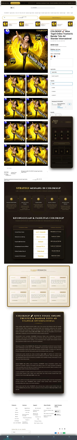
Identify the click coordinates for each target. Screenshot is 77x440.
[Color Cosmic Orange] (52, 56)
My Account (38, 408)
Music (16, 416)
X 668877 (54, 95)
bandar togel (38, 12)
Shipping (56, 46)
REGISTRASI (56, 17)
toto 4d (17, 12)
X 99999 (54, 91)
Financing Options (27, 417)
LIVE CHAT (69, 438)
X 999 (53, 83)
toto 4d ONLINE (17, 422)
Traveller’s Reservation (25, 423)
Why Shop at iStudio (49, 413)
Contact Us (38, 416)
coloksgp (16, 420)
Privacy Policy (38, 421)
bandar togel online (30, 12)
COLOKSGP (6, 12)
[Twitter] (39, 179)
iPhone (16, 412)
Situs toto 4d (22, 12)
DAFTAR (38, 438)
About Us (49, 408)
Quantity (52, 112)
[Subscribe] (29, 432)
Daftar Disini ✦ (70, 3)
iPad (17, 410)
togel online (12, 12)
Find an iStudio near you (48, 411)
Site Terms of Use (38, 423)
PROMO (8, 438)
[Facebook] (37, 179)
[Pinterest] (41, 179)
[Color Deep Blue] (54, 56)
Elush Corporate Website (48, 416)
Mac (17, 408)
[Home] (24, 12)
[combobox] (42, 8)
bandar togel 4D (55, 76)
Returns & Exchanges (35, 414)
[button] (6, 12)
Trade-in (27, 419)
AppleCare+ (27, 408)
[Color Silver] (57, 56)
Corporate (27, 410)
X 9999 (53, 87)
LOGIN (23, 438)
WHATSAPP (54, 438)
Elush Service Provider (25, 415)
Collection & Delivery (36, 411)
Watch (16, 414)
